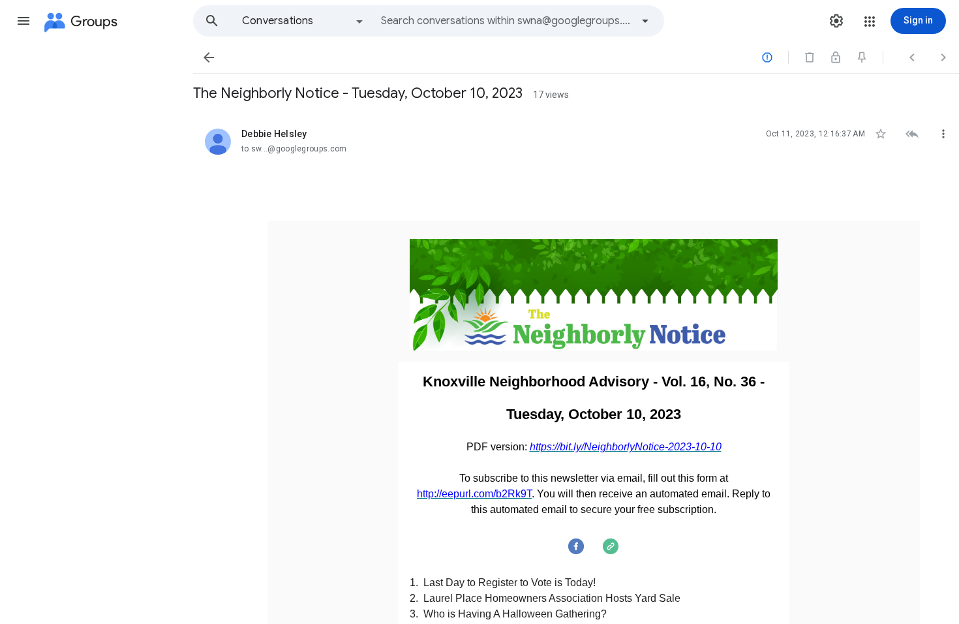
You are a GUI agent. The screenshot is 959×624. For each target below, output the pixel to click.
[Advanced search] (645, 21)
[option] (303, 21)
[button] (23, 21)
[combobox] (506, 21)
